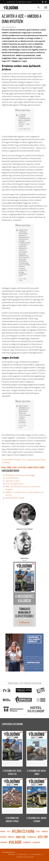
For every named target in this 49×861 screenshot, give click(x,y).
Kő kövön (3, 837)
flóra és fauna (23, 832)
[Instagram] (45, 2)
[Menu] (45, 7)
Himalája (45, 832)
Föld (38, 832)
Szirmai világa (31, 837)
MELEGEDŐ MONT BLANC (15, 498)
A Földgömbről (35, 854)
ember (41, 468)
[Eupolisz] (23, 700)
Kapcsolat (11, 854)
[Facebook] (42, 2)
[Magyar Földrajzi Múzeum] (41, 700)
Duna (3, 468)
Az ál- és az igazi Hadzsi (14, 483)
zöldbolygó (36, 843)
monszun (11, 837)
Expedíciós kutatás (24, 2)
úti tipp (43, 837)
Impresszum (23, 854)
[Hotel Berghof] (35, 709)
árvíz (14, 468)
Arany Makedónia (12, 478)
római (8, 468)
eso (8, 832)
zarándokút (27, 843)
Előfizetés (11, 2)
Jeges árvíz (22, 468)
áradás (2, 832)
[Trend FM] (23, 690)
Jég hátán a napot (13, 481)
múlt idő (20, 837)
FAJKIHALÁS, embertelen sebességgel (20, 475)
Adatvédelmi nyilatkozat (25, 857)
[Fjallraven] (7, 700)
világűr (15, 843)
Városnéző (3, 843)
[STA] (41, 690)
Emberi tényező (33, 468)
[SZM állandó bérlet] (24, 652)
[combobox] (39, 7)
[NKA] (7, 690)
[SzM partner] (13, 709)
